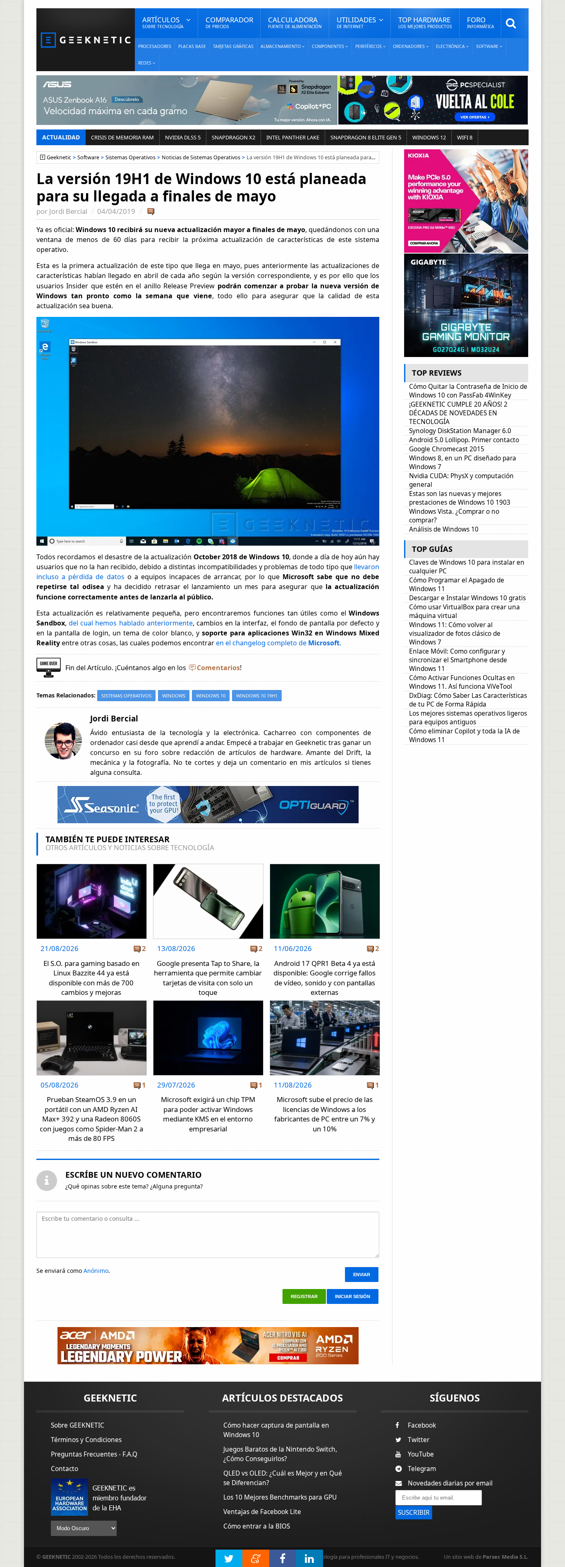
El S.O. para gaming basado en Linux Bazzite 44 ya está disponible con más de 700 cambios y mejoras (91, 977)
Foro (480, 22)
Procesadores (154, 46)
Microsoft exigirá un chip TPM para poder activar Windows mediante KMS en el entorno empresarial (208, 1114)
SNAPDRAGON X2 (233, 137)
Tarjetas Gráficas (233, 46)
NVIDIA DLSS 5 (183, 137)
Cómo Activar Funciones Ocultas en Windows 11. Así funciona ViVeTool (462, 682)
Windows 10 (210, 695)
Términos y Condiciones (86, 1439)
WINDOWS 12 (429, 137)
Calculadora (295, 22)
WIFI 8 (464, 137)
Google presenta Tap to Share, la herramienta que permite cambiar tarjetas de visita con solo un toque (208, 977)
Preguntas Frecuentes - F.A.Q (94, 1454)
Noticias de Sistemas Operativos (201, 157)
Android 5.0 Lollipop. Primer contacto (464, 440)
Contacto (64, 1468)
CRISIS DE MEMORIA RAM (122, 137)
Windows (173, 695)
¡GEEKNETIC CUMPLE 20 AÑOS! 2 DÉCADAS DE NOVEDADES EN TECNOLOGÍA (458, 413)
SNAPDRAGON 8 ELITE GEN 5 (365, 137)
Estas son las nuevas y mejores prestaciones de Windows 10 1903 (459, 498)
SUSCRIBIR (414, 1512)
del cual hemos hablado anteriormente (131, 623)
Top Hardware (425, 22)
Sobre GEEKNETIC (77, 1425)
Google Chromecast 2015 (446, 449)
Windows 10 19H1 (257, 695)
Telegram (422, 1468)
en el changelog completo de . (278, 642)
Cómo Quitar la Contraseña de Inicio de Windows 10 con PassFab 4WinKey (468, 391)
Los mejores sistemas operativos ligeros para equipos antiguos (468, 717)
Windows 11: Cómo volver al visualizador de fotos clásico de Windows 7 (454, 634)
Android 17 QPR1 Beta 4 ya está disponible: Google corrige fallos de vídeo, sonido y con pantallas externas (324, 977)
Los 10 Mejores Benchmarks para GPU (280, 1497)
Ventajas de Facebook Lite (262, 1511)
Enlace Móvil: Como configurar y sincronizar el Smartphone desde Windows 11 (458, 660)
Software (88, 157)
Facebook (422, 1425)
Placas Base (192, 46)
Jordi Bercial (68, 211)
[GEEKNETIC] (86, 39)
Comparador (229, 22)
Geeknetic (59, 157)
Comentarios (218, 667)
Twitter (418, 1439)
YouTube (421, 1454)
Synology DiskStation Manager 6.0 (460, 430)
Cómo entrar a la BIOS (256, 1526)
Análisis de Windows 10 (444, 529)
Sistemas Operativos (130, 157)
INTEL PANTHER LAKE (292, 137)
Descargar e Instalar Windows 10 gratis (467, 598)
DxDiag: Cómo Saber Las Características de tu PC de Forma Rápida (468, 700)
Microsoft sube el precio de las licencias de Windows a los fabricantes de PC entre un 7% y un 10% (324, 1114)
